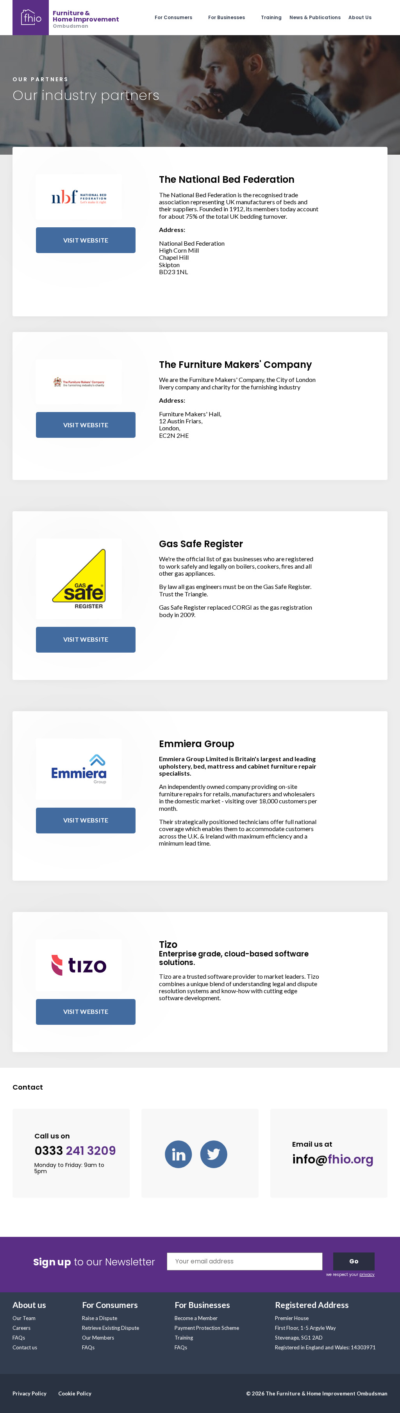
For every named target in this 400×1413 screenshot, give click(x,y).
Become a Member (196, 1318)
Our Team (24, 1318)
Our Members (98, 1337)
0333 (75, 1151)
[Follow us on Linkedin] (182, 1153)
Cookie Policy (74, 1393)
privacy (367, 1274)
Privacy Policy (29, 1393)
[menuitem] (181, 17)
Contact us (24, 1347)
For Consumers (173, 17)
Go (354, 1261)
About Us (359, 17)
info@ (332, 1159)
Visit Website (86, 240)
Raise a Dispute (99, 1318)
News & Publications (315, 17)
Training (271, 17)
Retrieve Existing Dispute (110, 1328)
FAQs (18, 1337)
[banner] (65, 17)
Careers (21, 1328)
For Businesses (226, 17)
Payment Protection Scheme (207, 1328)
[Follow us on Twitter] (217, 1153)
